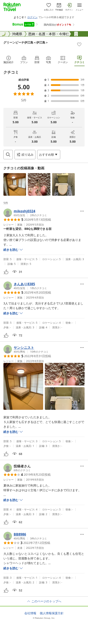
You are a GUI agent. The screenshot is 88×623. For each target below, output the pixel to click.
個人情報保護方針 (52, 613)
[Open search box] (8, 154)
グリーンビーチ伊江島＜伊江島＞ (25, 42)
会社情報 (30, 613)
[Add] (79, 44)
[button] (14, 184)
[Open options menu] (82, 211)
